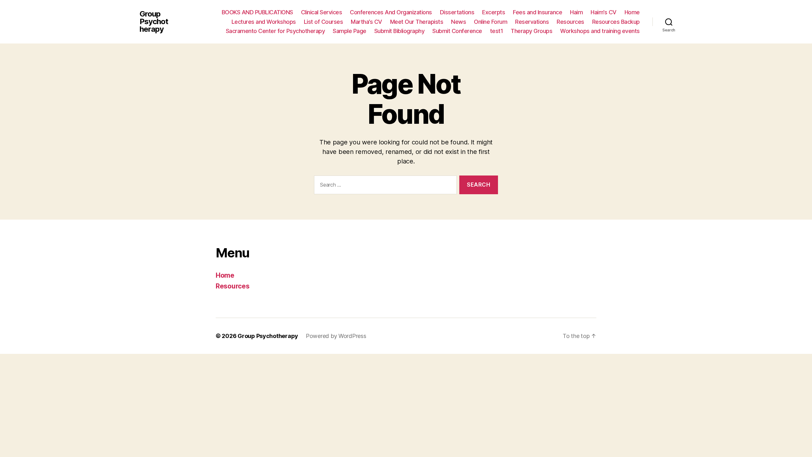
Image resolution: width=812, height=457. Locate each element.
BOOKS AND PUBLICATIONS (257, 12)
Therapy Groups (531, 31)
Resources (570, 21)
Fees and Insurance (537, 12)
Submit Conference (457, 31)
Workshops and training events (600, 31)
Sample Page (349, 31)
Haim (576, 12)
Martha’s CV (366, 21)
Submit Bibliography (399, 31)
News (458, 21)
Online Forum (490, 21)
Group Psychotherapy (154, 21)
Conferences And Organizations (391, 12)
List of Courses (323, 21)
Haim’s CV (604, 12)
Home (632, 12)
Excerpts (493, 12)
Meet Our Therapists (416, 21)
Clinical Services (321, 12)
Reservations (532, 21)
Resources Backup (616, 21)
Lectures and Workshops (264, 21)
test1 (496, 31)
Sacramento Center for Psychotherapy (275, 31)
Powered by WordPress (336, 336)
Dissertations (457, 12)
